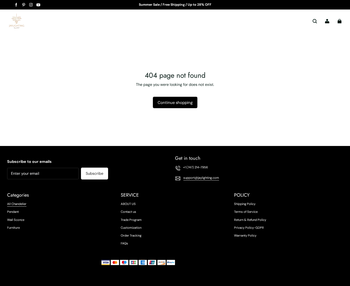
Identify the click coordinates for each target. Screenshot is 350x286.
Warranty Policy (245, 235)
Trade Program (131, 220)
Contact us (128, 212)
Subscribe (94, 173)
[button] (314, 21)
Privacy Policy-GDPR (249, 228)
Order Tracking (131, 235)
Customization (131, 228)
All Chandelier (16, 204)
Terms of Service (246, 212)
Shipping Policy (244, 204)
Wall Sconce (15, 220)
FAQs (124, 243)
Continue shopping (175, 102)
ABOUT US (128, 204)
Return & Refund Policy (250, 220)
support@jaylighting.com (201, 178)
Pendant (13, 212)
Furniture (13, 228)
